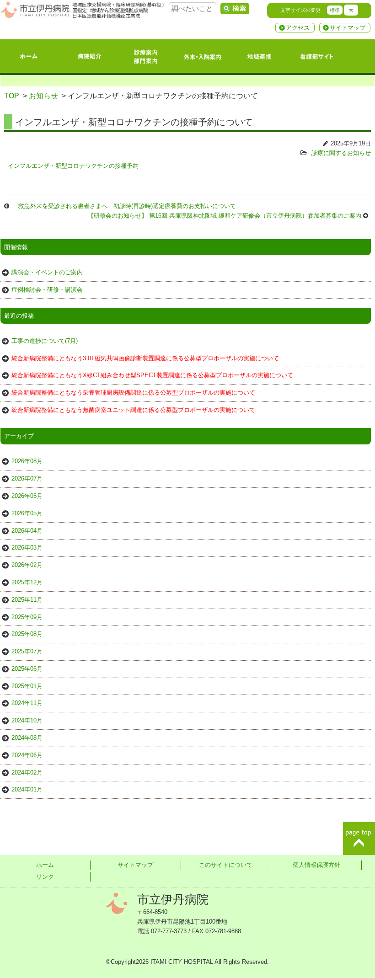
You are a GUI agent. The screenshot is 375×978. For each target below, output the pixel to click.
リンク (45, 876)
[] (234, 8)
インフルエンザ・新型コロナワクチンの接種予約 (73, 165)
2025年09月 (27, 617)
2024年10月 (27, 720)
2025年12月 (27, 582)
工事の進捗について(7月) (44, 340)
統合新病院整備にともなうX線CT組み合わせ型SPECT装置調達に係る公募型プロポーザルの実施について (152, 375)
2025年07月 (27, 651)
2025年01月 (27, 686)
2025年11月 (27, 599)
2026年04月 (27, 530)
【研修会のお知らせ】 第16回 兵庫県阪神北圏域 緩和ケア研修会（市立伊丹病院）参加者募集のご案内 (224, 215)
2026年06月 (27, 495)
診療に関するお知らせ (341, 153)
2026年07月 (27, 478)
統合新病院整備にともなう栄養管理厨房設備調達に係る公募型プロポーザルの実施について (133, 392)
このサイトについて (225, 864)
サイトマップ (347, 27)
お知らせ (43, 96)
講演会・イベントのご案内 (47, 272)
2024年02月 (27, 772)
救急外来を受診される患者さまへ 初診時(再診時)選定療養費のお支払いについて (127, 206)
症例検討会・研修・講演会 (47, 289)
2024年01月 (27, 789)
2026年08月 (27, 461)
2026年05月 (27, 513)
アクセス (298, 27)
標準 (335, 10)
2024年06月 (27, 755)
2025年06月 (27, 668)
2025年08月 (27, 634)
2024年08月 (27, 737)
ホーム (45, 864)
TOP (11, 96)
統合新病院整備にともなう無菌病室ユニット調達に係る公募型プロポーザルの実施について (133, 409)
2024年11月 (27, 703)
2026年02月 (27, 564)
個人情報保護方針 (316, 864)
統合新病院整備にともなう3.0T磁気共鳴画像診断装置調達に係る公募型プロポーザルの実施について (145, 358)
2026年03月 (27, 547)
